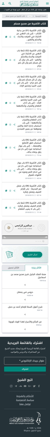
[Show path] (29, 16)
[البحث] (10, 3)
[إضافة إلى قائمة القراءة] (6, 37)
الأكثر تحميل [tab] (13, 268)
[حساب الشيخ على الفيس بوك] (39, 386)
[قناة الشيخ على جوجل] (30, 386)
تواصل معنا (25, 404)
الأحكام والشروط (25, 396)
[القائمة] (47, 3)
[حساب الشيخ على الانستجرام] (11, 386)
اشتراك (25, 369)
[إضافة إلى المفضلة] (10, 37)
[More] (14, 37)
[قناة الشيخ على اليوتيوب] (25, 386)
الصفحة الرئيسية (40, 16)
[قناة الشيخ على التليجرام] (16, 386)
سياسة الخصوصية (25, 400)
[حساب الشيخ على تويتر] (34, 386)
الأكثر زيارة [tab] (36, 268)
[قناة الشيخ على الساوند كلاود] (20, 386)
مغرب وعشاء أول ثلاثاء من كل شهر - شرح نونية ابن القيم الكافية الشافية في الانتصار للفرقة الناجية (23, 9)
